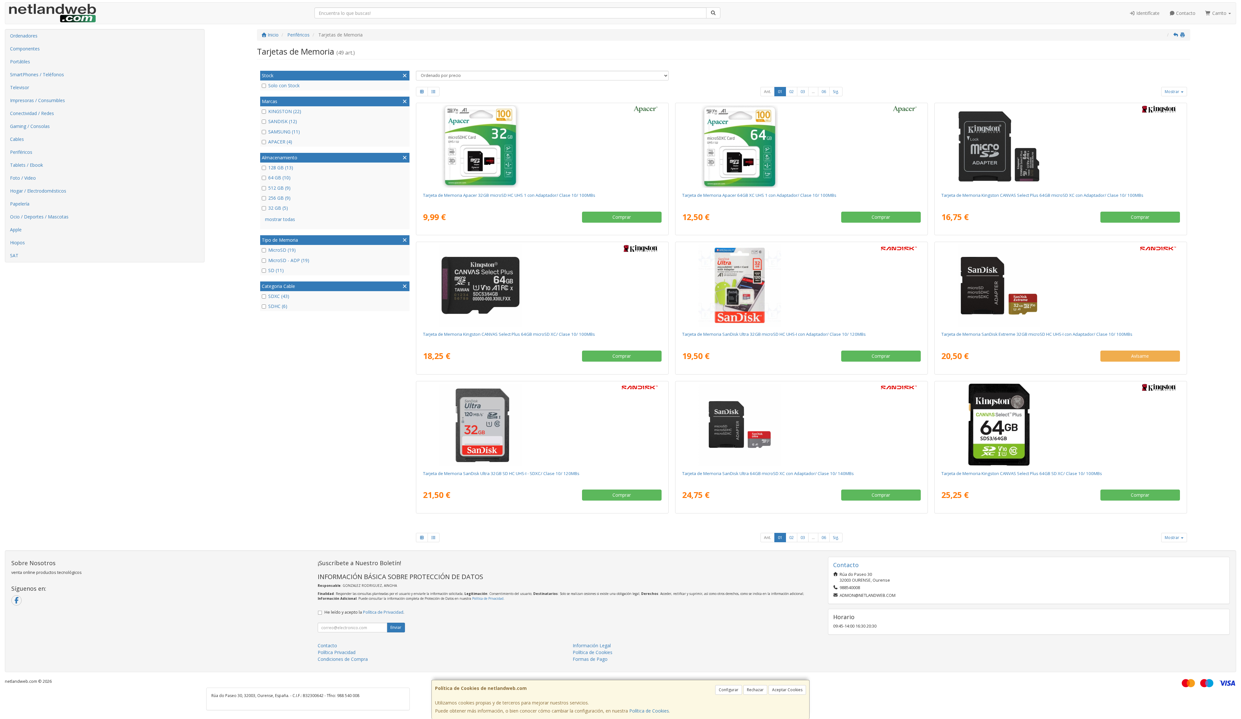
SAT (14, 255)
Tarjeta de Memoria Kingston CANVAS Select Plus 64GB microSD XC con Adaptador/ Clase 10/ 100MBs (1042, 195)
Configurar (728, 690)
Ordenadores (23, 36)
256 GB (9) (279, 198)
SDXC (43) (278, 296)
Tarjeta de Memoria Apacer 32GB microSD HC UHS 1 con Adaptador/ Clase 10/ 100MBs (509, 195)
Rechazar (755, 690)
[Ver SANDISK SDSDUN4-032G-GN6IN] (542, 424)
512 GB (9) (279, 188)
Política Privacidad (336, 652)
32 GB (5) (278, 208)
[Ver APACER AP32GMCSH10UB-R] (542, 146)
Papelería (19, 204)
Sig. (836, 91)
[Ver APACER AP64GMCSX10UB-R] (801, 146)
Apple (16, 230)
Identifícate (1147, 13)
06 (824, 91)
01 (780, 91)
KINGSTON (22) (284, 111)
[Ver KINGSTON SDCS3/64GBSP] (542, 285)
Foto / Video (23, 178)
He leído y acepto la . (364, 612)
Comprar (621, 217)
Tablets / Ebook (26, 165)
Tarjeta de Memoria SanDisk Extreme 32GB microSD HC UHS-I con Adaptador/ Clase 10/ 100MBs (1036, 334)
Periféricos (21, 152)
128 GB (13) (280, 167)
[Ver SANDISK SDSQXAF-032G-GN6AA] (1060, 285)
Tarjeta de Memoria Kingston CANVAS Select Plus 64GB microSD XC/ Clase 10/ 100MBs (509, 334)
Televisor (19, 87)
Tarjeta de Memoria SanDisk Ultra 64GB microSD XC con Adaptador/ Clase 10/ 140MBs (768, 473)
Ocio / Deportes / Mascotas (39, 217)
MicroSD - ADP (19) (288, 260)
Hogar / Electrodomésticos (38, 191)
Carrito (1219, 13)
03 (803, 91)
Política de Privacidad (488, 598)
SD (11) (276, 270)
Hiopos (17, 242)
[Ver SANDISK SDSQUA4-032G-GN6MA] (801, 285)
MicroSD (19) (282, 250)
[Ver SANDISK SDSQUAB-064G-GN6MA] (801, 424)
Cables (17, 139)
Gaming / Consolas (30, 126)
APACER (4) (280, 142)
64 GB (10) (279, 177)
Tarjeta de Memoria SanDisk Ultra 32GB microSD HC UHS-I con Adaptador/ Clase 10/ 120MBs (774, 334)
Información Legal (592, 645)
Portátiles (20, 61)
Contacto (1185, 13)
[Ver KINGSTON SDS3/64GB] (1060, 424)
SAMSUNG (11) (284, 132)
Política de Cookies (649, 711)
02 (791, 91)
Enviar (395, 627)
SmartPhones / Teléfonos (37, 74)
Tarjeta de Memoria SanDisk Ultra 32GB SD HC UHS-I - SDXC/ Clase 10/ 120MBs (501, 473)
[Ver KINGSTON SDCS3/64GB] (1060, 146)
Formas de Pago (590, 659)
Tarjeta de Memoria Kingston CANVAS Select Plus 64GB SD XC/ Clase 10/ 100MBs (1021, 473)
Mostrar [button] (1172, 91)
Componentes (25, 49)
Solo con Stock (284, 85)
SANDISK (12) (282, 121)
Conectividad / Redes (32, 113)
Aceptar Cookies (787, 690)
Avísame (1140, 356)
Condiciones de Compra (343, 659)
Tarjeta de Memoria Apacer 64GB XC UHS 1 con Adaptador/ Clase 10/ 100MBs (759, 195)
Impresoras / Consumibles (37, 100)
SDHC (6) (277, 306)
